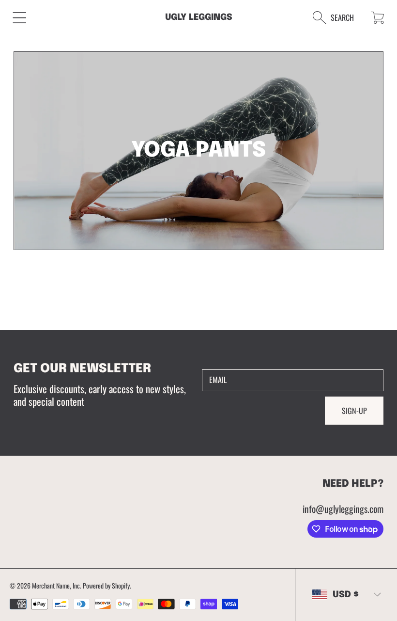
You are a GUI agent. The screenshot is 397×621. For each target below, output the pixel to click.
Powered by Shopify (106, 585)
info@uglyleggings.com (343, 509)
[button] (19, 17)
